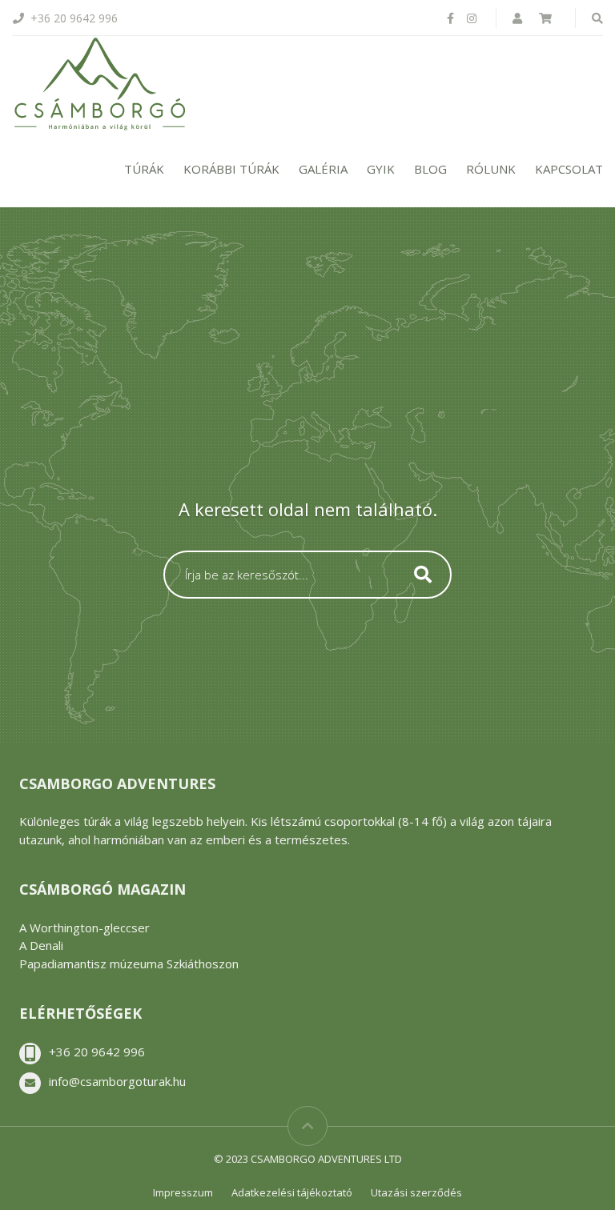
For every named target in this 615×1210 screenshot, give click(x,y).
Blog (430, 169)
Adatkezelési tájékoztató (291, 1192)
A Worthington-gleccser (84, 928)
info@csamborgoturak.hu (117, 1081)
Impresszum (183, 1192)
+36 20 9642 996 (97, 1052)
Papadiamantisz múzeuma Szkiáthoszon (129, 964)
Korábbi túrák (231, 169)
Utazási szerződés (416, 1192)
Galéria (323, 169)
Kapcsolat (569, 169)
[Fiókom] (519, 18)
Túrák (144, 169)
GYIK (381, 169)
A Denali (41, 945)
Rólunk (491, 169)
